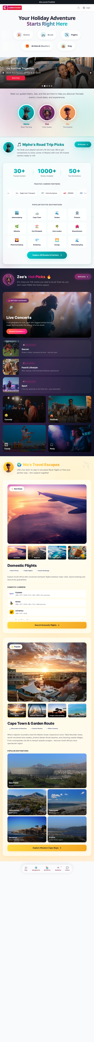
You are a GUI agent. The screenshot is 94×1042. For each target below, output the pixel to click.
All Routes (83, 144)
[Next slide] (90, 73)
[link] (12, 7)
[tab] (42, 86)
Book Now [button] (16, 78)
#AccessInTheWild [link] (47, 2)
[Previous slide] (3, 73)
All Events (83, 277)
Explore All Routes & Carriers (46, 255)
